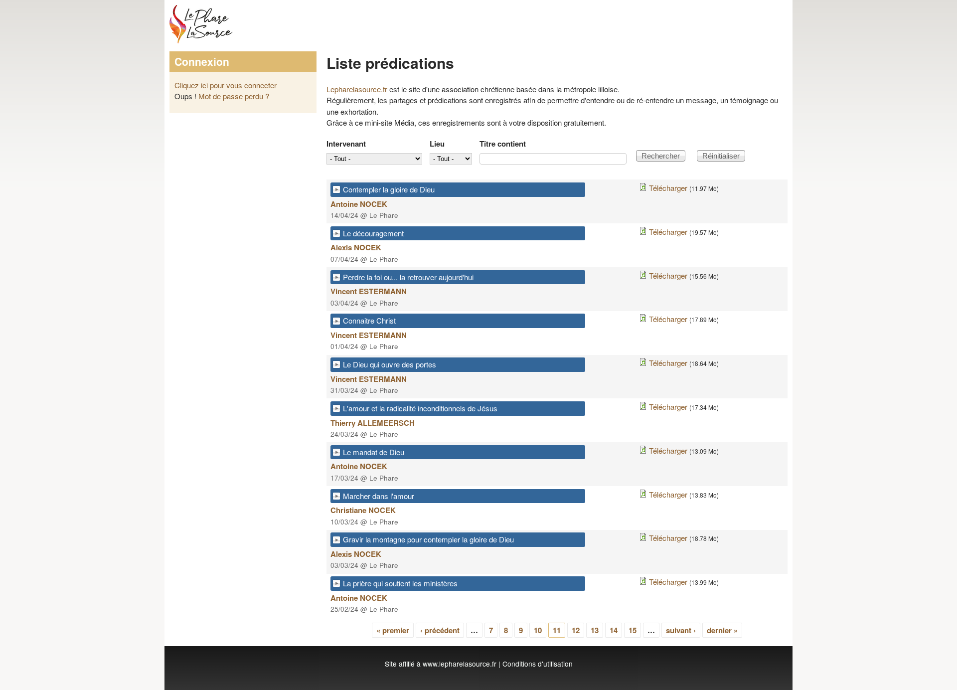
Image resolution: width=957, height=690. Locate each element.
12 (576, 630)
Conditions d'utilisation (537, 664)
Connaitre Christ (369, 320)
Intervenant (346, 143)
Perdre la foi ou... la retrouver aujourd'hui (408, 277)
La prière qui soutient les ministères (400, 583)
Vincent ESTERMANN (368, 291)
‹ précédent (440, 630)
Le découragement (373, 233)
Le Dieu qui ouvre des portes (389, 364)
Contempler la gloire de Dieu (389, 189)
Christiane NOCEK (363, 510)
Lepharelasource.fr (356, 89)
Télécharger (668, 187)
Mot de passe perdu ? (233, 96)
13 (595, 630)
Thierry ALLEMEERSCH (372, 422)
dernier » (722, 630)
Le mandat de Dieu (373, 452)
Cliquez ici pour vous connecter (225, 85)
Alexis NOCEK (355, 247)
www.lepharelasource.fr (459, 664)
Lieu (437, 143)
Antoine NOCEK (358, 203)
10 (538, 630)
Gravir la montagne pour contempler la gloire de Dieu (428, 539)
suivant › (681, 630)
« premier (392, 630)
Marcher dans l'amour (378, 496)
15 (633, 630)
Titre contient (502, 143)
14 (614, 630)
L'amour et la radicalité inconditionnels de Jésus (420, 408)
